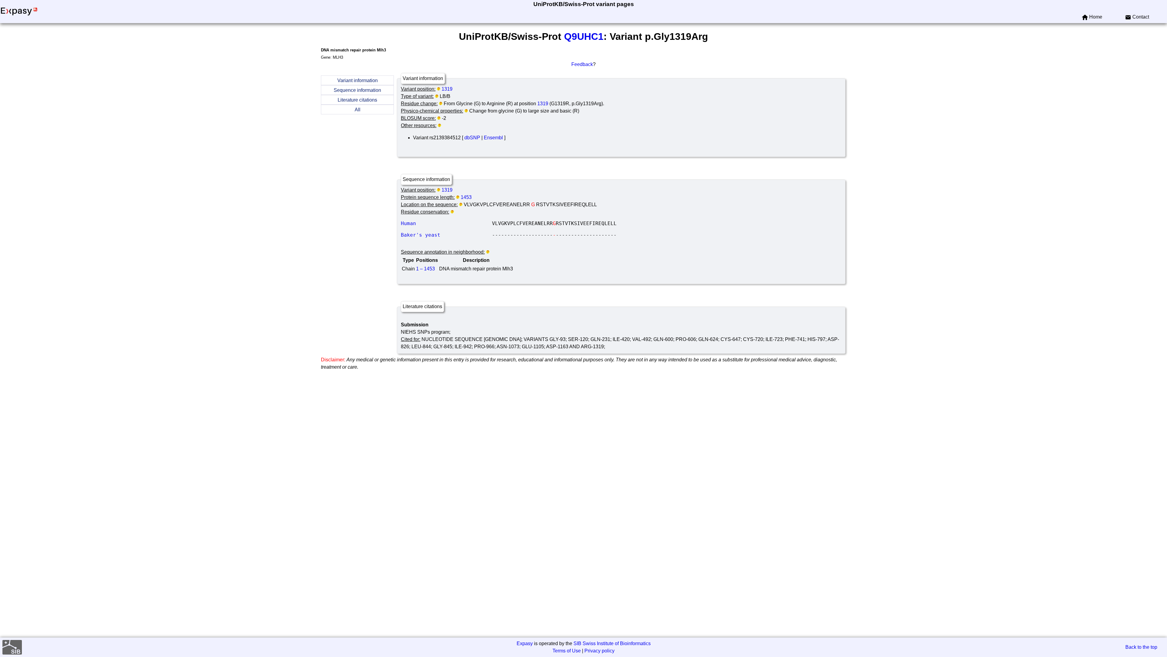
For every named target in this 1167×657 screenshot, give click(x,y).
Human (446, 223)
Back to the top (1141, 647)
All (357, 109)
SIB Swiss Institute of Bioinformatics (612, 643)
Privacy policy (599, 650)
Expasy (525, 643)
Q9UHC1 (584, 36)
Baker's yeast (446, 235)
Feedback (582, 64)
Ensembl (493, 137)
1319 (447, 89)
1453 (466, 197)
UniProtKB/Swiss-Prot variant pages (583, 4)
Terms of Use (567, 650)
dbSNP (472, 137)
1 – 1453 (425, 268)
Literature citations (357, 100)
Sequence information (357, 90)
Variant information (357, 80)
